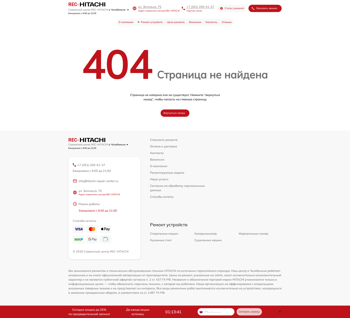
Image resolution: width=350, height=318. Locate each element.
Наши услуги (159, 179)
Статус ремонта (234, 8)
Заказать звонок (266, 8)
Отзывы (227, 22)
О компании (125, 22)
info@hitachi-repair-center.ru (98, 181)
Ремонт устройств (152, 22)
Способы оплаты (162, 196)
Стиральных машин (164, 233)
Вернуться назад (174, 113)
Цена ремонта (176, 22)
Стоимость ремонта (164, 140)
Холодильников (205, 233)
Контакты (211, 22)
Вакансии (195, 22)
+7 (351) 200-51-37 (200, 7)
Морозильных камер (253, 233)
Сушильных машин (208, 240)
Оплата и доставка (163, 146)
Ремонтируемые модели (167, 172)
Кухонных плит (161, 240)
